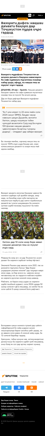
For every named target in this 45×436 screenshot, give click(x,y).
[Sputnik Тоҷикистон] (6, 16)
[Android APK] (7, 415)
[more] (41, 135)
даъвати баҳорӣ (7, 353)
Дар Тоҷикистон (7, 349)
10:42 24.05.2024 (7, 37)
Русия (34, 382)
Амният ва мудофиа (20, 353)
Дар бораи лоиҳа (7, 400)
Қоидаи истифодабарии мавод (12, 403)
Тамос (16, 400)
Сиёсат (41, 382)
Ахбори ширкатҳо (7, 406)
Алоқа (26, 409)
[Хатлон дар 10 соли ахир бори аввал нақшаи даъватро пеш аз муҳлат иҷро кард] (22, 225)
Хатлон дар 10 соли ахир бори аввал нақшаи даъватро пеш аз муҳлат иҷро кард (22, 245)
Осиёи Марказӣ (23, 382)
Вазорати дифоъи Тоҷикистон (23, 349)
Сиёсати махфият (20, 406)
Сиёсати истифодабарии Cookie (12, 409)
